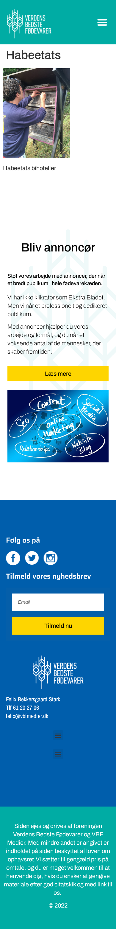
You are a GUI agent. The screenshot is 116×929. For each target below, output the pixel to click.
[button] (102, 22)
